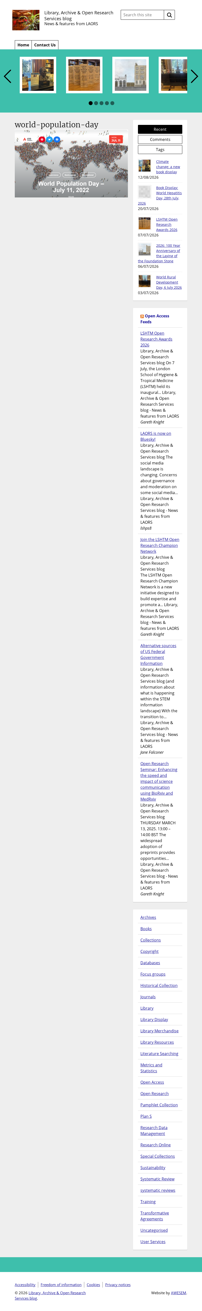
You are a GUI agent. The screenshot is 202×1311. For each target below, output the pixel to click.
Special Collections (157, 1156)
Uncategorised (154, 1230)
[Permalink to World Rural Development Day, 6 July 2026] (144, 281)
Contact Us (45, 45)
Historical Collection (159, 985)
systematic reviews (157, 1190)
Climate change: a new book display (168, 166)
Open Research (154, 1093)
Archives (148, 917)
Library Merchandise (159, 1031)
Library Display (154, 1019)
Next (195, 77)
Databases (150, 962)
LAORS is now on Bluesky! (155, 436)
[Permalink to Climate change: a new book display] (144, 165)
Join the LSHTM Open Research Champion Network (159, 545)
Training (148, 1201)
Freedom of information (61, 1284)
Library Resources (157, 1042)
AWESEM (178, 1292)
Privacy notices (118, 1284)
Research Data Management (154, 1130)
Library (146, 1008)
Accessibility (25, 1284)
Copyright (149, 951)
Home (23, 45)
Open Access (152, 1082)
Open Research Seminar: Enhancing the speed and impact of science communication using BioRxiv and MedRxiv (158, 781)
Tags (160, 149)
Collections (150, 940)
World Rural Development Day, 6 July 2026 (169, 282)
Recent (160, 129)
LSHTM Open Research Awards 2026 (167, 224)
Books (146, 928)
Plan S (146, 1116)
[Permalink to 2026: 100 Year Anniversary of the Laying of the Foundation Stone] (144, 249)
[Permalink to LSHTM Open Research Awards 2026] (144, 223)
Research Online (155, 1145)
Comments (160, 139)
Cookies (93, 1284)
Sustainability (152, 1167)
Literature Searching (159, 1053)
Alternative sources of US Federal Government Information (158, 654)
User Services (153, 1241)
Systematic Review (157, 1179)
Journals (148, 997)
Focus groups (153, 974)
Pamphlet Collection (159, 1105)
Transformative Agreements (154, 1216)
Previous (7, 77)
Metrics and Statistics (151, 1068)
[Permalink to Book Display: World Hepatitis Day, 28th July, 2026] (144, 191)
